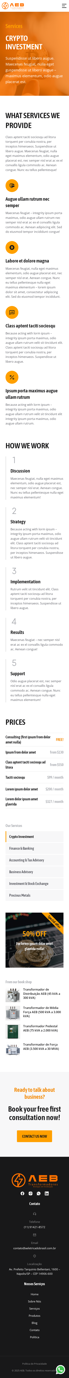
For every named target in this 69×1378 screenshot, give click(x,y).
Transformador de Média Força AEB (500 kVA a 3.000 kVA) (42, 1012)
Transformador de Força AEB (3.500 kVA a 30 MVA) (41, 1046)
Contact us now (34, 1136)
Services (14, 26)
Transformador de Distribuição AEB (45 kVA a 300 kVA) (41, 993)
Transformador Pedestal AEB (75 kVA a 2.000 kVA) (40, 1028)
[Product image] (13, 994)
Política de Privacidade (34, 1363)
